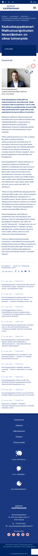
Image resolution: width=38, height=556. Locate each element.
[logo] (11, 7)
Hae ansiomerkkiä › (19, 489)
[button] (33, 2)
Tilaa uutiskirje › (19, 459)
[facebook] (15, 271)
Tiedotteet (24, 16)
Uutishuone (13, 16)
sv (13, 2)
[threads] (29, 271)
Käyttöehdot (17, 546)
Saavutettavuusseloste (12, 544)
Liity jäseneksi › (19, 474)
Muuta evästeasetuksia (28, 546)
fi (5, 2)
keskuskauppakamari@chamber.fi (20, 526)
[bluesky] (25, 271)
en (9, 2)
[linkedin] (22, 271)
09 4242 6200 (20, 523)
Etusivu (4, 16)
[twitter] (18, 271)
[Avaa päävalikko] (34, 7)
